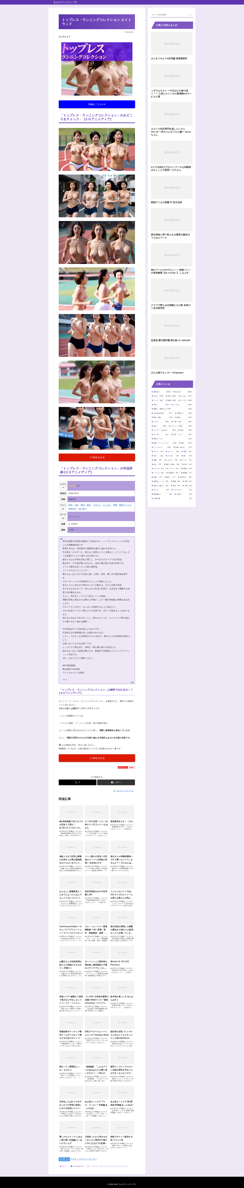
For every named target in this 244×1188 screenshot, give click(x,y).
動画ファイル (125, 505)
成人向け (83, 509)
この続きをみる (97, 457)
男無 (115, 505)
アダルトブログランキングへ (83, 1159)
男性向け (72, 509)
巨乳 (77, 505)
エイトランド (74, 516)
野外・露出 (86, 505)
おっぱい (107, 505)
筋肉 (70, 505)
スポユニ (97, 505)
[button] (116, 782)
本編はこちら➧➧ (97, 104)
